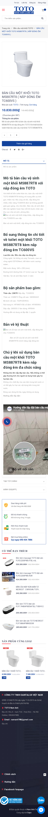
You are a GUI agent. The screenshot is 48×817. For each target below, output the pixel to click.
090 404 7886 (26, 540)
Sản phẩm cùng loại (17, 641)
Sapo (29, 813)
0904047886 (14, 715)
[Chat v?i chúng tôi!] (41, 810)
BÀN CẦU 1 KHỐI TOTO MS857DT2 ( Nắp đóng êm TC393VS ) (36, 671)
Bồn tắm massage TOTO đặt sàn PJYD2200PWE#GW (29, 574)
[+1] (23, 149)
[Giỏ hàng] (43, 10)
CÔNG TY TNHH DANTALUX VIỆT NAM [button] (23, 695)
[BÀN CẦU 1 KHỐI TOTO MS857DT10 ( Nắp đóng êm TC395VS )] (12, 657)
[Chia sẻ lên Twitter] (14, 149)
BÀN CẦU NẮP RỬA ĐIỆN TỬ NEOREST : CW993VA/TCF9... (28, 588)
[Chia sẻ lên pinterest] (19, 149)
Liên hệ (24, 3)
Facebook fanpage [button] (14, 789)
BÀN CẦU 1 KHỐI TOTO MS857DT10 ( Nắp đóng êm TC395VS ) (12, 671)
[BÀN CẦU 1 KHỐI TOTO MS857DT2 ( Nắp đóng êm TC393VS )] (36, 657)
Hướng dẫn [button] (9, 782)
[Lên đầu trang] (40, 487)
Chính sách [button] (10, 774)
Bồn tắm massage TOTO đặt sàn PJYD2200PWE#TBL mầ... (29, 559)
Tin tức (16, 3)
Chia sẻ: (5, 150)
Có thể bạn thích (14, 551)
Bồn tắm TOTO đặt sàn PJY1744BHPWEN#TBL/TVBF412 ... (30, 606)
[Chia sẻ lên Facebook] (10, 149)
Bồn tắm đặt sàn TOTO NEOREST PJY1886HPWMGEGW (29, 622)
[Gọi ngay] (7, 421)
